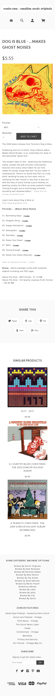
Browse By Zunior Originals (27, 566)
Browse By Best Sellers (27, 574)
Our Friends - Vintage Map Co (27, 643)
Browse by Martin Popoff (27, 583)
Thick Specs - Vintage (27, 620)
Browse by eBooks (28, 586)
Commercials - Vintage (27, 631)
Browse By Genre (27, 598)
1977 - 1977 (27, 411)
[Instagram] (27, 670)
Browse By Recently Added (27, 571)
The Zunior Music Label (27, 624)
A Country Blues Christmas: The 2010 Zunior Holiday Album (27, 467)
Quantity (7, 132)
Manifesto (27, 635)
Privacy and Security (28, 639)
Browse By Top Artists (27, 577)
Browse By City (27, 595)
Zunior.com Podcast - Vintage (27, 617)
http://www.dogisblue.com (14, 203)
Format (6, 122)
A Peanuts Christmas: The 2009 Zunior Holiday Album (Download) (27, 526)
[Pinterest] (33, 670)
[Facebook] (16, 670)
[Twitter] (22, 670)
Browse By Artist (27, 592)
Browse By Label (27, 589)
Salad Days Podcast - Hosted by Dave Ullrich (28, 613)
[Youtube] (38, 670)
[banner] (27, 8)
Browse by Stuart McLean (27, 580)
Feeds (28, 628)
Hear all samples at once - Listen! (18, 262)
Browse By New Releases (27, 568)
